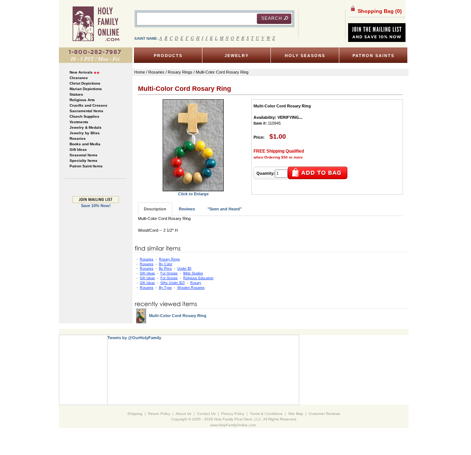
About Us (183, 414)
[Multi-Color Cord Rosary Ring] (193, 145)
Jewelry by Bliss (85, 133)
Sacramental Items (86, 111)
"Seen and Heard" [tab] (225, 209)
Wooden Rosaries (191, 287)
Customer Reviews (324, 414)
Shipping (134, 414)
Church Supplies (84, 116)
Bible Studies (193, 273)
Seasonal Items (84, 155)
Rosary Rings (169, 259)
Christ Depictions (85, 83)
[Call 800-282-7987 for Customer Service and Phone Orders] (95, 55)
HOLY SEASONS (305, 55)
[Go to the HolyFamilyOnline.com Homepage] (96, 23)
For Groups (169, 273)
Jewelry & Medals (86, 127)
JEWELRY (236, 55)
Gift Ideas (78, 149)
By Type (165, 287)
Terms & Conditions (266, 414)
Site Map (295, 414)
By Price (165, 268)
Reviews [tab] (187, 209)
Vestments (79, 122)
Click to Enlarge (193, 194)
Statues (76, 94)
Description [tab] (155, 209)
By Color (165, 264)
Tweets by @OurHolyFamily (134, 337)
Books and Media (85, 144)
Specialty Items (84, 161)
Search (271, 18)
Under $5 (184, 268)
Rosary (195, 283)
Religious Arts (82, 100)
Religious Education (198, 278)
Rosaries (78, 138)
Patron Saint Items (86, 166)
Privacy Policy (232, 414)
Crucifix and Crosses (88, 105)
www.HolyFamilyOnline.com (233, 425)
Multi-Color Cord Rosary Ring (177, 315)
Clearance (79, 78)
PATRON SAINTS (373, 55)
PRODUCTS (168, 55)
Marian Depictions (86, 89)
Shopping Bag (379, 11)
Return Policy (159, 414)
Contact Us (206, 414)
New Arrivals (81, 72)
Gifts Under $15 (172, 283)
